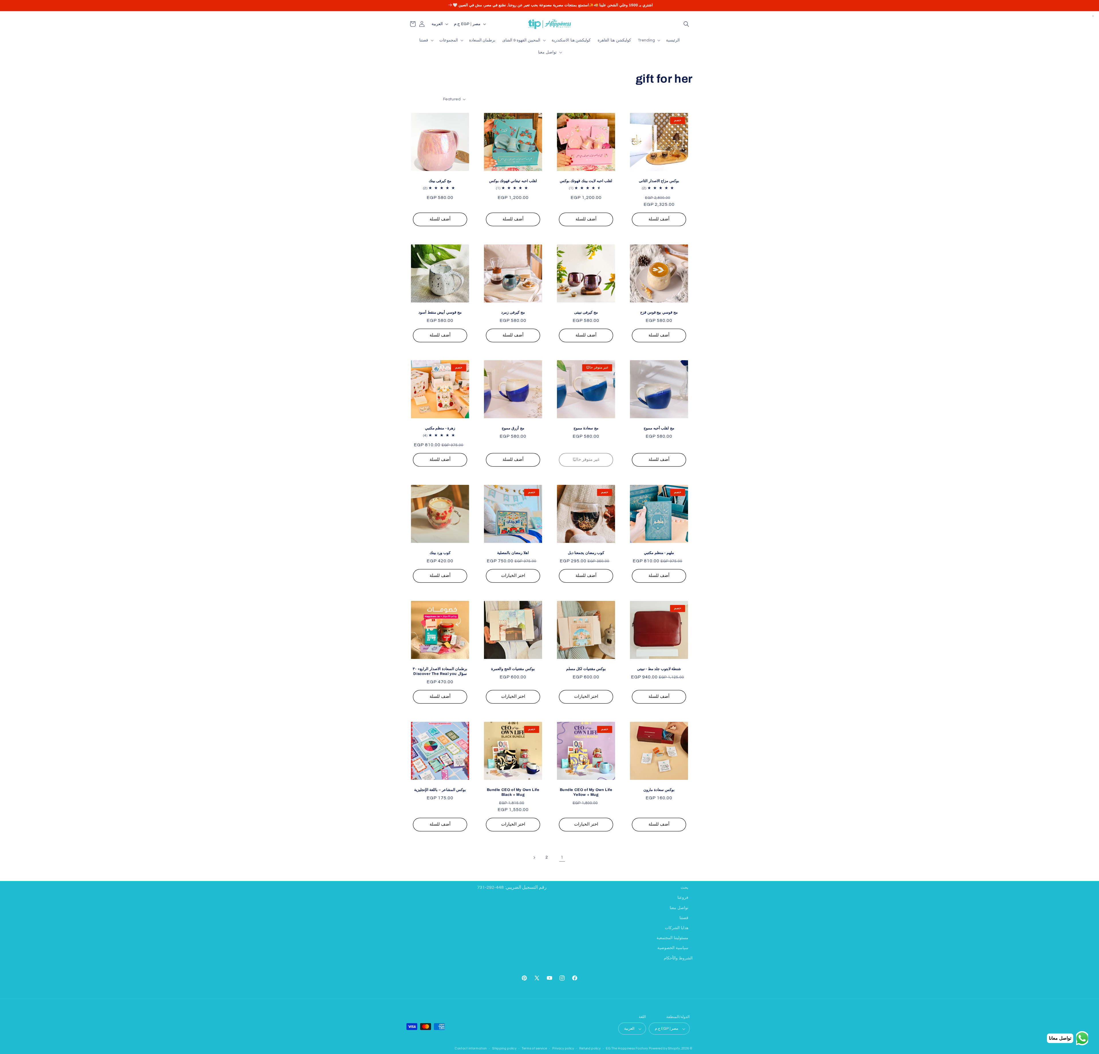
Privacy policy (563, 1048)
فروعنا (682, 898)
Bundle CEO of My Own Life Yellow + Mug (586, 792)
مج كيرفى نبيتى (586, 312)
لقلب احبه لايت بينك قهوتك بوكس (586, 181)
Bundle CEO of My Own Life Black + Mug (513, 792)
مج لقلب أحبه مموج (659, 428)
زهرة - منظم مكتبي (440, 428)
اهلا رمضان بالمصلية (513, 553)
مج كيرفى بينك (440, 181)
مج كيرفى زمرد (513, 312)
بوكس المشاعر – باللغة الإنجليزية (440, 790)
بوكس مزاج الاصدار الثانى (659, 181)
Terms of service (534, 1048)
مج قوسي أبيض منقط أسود (439, 312)
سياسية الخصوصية (672, 948)
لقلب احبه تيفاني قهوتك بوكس (513, 181)
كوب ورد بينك (440, 553)
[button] (686, 24)
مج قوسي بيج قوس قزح (658, 312)
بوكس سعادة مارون (658, 790)
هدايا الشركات (676, 928)
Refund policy (589, 1048)
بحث (684, 888)
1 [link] (562, 857)
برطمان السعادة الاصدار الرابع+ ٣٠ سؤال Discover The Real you (440, 671)
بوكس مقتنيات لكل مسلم (586, 669)
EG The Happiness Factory (627, 1048)
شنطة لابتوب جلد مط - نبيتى (659, 669)
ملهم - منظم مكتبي (659, 553)
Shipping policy (504, 1048)
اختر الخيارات (513, 576)
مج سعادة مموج (586, 428)
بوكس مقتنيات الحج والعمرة (513, 669)
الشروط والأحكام (678, 958)
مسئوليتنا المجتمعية (672, 938)
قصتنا (683, 918)
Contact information (471, 1048)
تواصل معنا (679, 908)
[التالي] (534, 857)
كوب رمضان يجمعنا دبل (586, 553)
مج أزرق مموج (513, 428)
